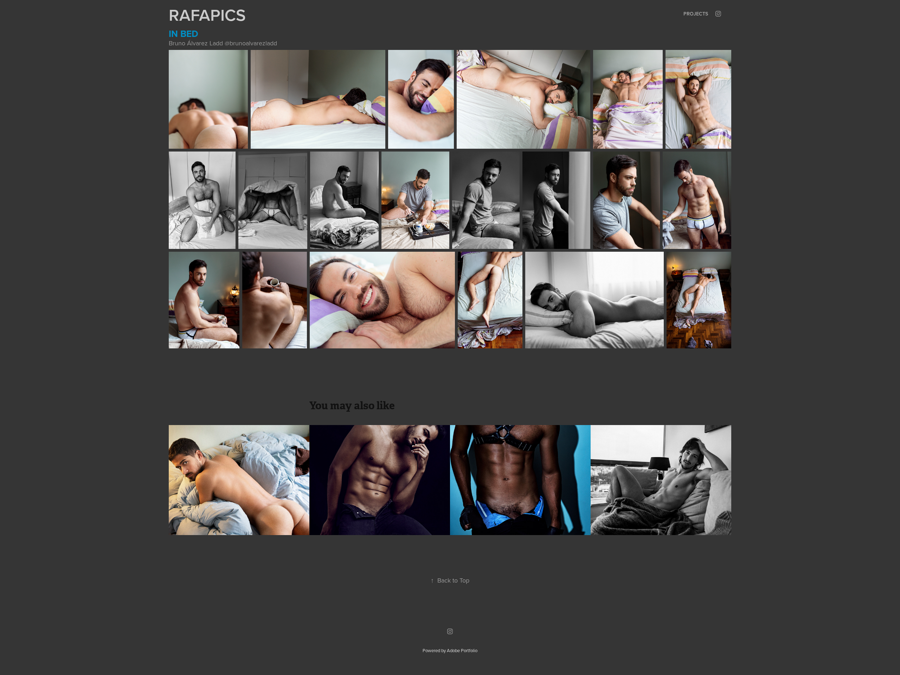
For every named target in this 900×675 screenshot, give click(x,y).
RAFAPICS (207, 15)
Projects (695, 13)
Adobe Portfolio (462, 650)
